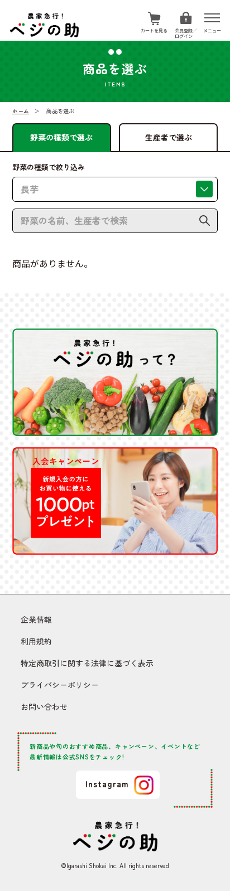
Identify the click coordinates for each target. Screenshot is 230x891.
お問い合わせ (44, 706)
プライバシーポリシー (60, 684)
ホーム (20, 110)
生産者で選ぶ (168, 137)
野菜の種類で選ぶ (61, 137)
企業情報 (36, 619)
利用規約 (36, 641)
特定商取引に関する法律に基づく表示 (87, 663)
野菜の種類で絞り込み (48, 167)
